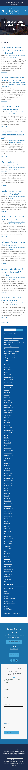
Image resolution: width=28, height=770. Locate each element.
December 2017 (8, 430)
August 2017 (7, 435)
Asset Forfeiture (8, 588)
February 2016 (8, 473)
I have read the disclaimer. (14, 727)
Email (6, 689)
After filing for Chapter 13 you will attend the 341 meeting (12, 272)
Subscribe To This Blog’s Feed (12, 613)
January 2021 (7, 375)
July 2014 (6, 521)
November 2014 (8, 511)
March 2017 (7, 443)
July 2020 (6, 390)
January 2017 (7, 448)
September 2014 (8, 516)
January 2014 (7, 536)
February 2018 (8, 428)
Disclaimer (6, 723)
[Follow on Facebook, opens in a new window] (11, 660)
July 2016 (6, 460)
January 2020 (7, 405)
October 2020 (8, 382)
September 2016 (8, 455)
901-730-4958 (11, 2)
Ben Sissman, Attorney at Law (17, 55)
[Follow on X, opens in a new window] (14, 660)
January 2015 (7, 506)
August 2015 (7, 488)
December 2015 (8, 478)
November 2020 (8, 380)
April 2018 (7, 425)
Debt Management (9, 604)
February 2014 (8, 534)
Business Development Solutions (13, 763)
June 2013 (7, 554)
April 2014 (7, 528)
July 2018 (6, 420)
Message (7, 705)
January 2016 (7, 476)
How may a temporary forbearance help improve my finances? (12, 50)
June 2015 (7, 493)
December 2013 (8, 539)
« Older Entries (5, 322)
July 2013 (6, 551)
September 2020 (8, 385)
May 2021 (6, 365)
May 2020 (6, 395)
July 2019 (6, 417)
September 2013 (8, 546)
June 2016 (7, 463)
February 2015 (8, 503)
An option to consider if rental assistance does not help (12, 135)
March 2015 (7, 501)
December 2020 (8, 377)
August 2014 (7, 518)
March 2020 (7, 400)
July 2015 (6, 491)
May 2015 (6, 496)
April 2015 (7, 498)
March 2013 (7, 561)
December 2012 (8, 569)
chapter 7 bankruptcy (10, 598)
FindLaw (14, 765)
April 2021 (7, 367)
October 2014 (8, 513)
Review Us (14, 655)
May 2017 (6, 440)
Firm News (7, 606)
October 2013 (8, 544)
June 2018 (7, 423)
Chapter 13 (13, 57)
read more (4, 72)
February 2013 (8, 564)
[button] (25, 11)
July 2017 (6, 438)
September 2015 (8, 486)
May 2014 (6, 526)
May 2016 (6, 465)
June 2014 (7, 523)
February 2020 (8, 402)
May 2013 (6, 556)
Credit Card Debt (8, 601)
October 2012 (8, 574)
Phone (6, 697)
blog (5, 591)
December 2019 (8, 407)
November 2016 (8, 450)
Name (6, 682)
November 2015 (8, 481)
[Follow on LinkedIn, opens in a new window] (17, 660)
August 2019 (7, 415)
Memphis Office (14, 642)
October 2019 (8, 412)
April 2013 (7, 559)
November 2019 (8, 410)
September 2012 (8, 576)
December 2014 (8, 508)
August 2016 (7, 458)
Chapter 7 (18, 84)
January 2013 (7, 566)
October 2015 (8, 483)
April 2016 (7, 468)
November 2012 (8, 571)
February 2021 (8, 372)
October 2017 (8, 433)
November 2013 (8, 541)
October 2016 (8, 453)
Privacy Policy (19, 761)
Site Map (12, 761)
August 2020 (7, 387)
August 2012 (7, 579)
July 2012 (6, 581)
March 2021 (7, 370)
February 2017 (8, 445)
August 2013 (7, 549)
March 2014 (7, 531)
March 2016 (7, 470)
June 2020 (7, 392)
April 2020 (7, 397)
